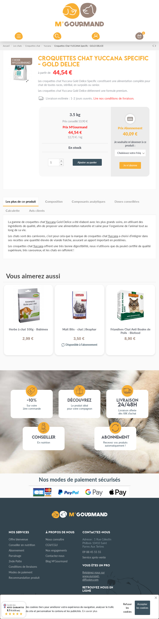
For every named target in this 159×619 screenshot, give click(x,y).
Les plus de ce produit (21, 201)
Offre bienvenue (18, 539)
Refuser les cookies (127, 607)
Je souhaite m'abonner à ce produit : (130, 153)
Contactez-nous (55, 556)
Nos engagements (56, 550)
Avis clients (37, 210)
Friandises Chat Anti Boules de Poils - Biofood (130, 331)
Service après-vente (94, 557)
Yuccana (51, 222)
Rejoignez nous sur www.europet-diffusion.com (93, 575)
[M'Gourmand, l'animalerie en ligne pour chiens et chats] (79, 13)
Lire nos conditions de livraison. (113, 98)
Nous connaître (55, 539)
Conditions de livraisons (23, 566)
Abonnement (16, 550)
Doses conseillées (127, 201)
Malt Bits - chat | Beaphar (79, 329)
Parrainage (15, 556)
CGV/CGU (52, 545)
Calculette (13, 210)
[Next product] (155, 45)
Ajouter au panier (87, 162)
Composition (54, 201)
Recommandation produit (24, 578)
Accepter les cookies (142, 606)
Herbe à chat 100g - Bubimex (28, 329)
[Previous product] (153, 45)
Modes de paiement (20, 572)
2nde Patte (15, 561)
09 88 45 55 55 (91, 552)
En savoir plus (89, 611)
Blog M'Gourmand (56, 561)
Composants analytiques (88, 201)
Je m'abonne (130, 165)
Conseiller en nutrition (22, 545)
